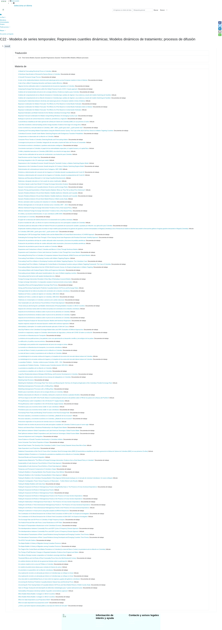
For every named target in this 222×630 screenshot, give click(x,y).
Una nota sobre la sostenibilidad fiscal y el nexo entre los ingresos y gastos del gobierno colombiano (49, 579)
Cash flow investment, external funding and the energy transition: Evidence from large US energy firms (49, 124)
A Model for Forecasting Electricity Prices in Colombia (34, 71)
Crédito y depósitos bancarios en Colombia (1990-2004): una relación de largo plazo (44, 151)
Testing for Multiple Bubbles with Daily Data (31, 484)
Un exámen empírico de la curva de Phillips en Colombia (35, 564)
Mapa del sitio (132, 618)
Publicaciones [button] (4, 27)
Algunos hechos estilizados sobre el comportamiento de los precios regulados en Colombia (46, 86)
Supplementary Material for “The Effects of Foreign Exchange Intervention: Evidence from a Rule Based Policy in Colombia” (56, 460)
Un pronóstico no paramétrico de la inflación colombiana (35, 570)
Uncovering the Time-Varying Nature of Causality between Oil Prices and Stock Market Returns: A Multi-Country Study (54, 585)
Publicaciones (99, 626)
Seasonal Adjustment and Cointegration (30, 436)
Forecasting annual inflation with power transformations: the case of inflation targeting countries (47, 273)
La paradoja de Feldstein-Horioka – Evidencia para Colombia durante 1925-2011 (43, 365)
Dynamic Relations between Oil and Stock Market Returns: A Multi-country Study (43, 199)
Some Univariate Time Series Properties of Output (33, 442)
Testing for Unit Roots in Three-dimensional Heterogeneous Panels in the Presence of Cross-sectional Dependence (53, 507)
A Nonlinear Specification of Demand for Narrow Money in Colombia (39, 74)
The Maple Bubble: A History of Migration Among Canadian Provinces (39, 543)
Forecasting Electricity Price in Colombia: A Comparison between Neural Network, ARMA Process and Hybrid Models (54, 255)
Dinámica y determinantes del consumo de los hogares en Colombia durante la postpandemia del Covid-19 (51, 172)
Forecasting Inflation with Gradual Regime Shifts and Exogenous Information (41, 270)
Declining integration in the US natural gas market (33, 160)
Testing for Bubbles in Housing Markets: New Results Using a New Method (41, 472)
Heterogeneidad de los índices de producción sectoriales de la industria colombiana (44, 291)
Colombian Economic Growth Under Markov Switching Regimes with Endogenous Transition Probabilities (50, 133)
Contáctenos (132, 623)
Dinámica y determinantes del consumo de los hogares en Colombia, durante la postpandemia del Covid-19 (51, 175)
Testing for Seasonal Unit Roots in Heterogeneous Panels (36, 490)
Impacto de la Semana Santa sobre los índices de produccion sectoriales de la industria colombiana (49, 308)
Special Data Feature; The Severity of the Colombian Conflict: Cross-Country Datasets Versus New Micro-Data (52, 445)
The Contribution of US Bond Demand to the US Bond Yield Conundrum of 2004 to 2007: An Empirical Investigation (53, 513)
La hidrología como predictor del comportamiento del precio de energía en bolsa (42, 344)
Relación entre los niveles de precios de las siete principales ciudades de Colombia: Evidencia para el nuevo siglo (53, 424)
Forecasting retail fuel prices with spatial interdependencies (36, 276)
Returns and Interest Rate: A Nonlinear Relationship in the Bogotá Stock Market (42, 427)
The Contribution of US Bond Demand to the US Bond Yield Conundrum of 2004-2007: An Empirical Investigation (53, 516)
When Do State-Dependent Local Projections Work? (34, 599)
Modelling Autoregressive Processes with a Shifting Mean (36, 386)
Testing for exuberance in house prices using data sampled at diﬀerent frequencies (43, 510)
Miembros (3, 20)
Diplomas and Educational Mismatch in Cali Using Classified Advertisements (41, 178)
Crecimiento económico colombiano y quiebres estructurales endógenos (40, 145)
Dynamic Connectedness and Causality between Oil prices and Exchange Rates (43, 187)
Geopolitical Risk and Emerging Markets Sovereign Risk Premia (38, 285)
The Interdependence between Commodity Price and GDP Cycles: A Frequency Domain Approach (48, 528)
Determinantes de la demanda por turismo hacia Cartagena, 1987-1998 (40, 169)
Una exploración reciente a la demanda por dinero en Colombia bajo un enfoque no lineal (45, 573)
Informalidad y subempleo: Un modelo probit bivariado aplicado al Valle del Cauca (43, 326)
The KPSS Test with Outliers (27, 540)
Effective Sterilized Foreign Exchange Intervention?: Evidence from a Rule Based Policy (45, 211)
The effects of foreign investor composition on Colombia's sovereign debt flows (42, 555)
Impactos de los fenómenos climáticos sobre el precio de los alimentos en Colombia (44, 311)
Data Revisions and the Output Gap (29, 157)
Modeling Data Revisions (26, 380)
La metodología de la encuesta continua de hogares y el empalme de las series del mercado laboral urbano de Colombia (55, 356)
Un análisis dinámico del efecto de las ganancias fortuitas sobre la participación (42, 561)
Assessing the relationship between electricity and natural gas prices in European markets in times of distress (51, 101)
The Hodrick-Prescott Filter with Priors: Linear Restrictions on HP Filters (40, 522)
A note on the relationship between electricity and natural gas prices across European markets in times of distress (52, 80)
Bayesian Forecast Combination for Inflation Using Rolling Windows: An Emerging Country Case (48, 116)
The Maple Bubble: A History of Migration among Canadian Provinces (39, 546)
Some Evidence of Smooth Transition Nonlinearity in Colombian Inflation (40, 439)
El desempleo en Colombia (26, 216)
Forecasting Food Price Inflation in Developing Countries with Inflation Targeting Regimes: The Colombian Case (52, 261)
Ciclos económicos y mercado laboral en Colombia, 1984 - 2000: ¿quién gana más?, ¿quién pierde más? (50, 127)
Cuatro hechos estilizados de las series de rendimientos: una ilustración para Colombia (45, 154)
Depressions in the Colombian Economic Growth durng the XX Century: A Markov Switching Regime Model (51, 166)
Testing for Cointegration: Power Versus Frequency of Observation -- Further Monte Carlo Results (48, 481)
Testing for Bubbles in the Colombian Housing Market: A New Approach (40, 475)
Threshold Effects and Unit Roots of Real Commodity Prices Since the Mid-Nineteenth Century (47, 558)
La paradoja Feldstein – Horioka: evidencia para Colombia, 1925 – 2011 (40, 362)
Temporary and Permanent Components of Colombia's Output (37, 469)
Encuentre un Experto (6, 34)
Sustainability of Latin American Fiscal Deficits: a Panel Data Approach (40, 466)
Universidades (4, 22)
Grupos (2, 24)
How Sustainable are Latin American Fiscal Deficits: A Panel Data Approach (41, 303)
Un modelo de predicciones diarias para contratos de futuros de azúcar (40, 567)
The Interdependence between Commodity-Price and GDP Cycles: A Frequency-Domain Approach (48, 531)
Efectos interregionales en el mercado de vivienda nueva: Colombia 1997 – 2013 (43, 205)
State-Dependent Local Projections (29, 448)
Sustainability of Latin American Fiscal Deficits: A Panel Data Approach (40, 463)
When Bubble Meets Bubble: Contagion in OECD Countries (36, 594)
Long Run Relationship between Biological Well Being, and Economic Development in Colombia (48, 374)
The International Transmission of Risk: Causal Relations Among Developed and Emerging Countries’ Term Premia (53, 537)
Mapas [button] (2, 30)
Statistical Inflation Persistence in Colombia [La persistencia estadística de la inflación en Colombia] (48, 454)
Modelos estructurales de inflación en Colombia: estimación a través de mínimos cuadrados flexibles (49, 395)
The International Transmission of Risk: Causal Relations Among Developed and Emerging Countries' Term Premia (53, 534)
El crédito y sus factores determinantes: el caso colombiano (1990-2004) (40, 214)
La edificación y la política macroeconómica (31, 341)
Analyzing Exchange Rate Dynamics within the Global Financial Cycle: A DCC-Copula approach (48, 89)
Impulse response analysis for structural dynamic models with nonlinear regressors (43, 323)
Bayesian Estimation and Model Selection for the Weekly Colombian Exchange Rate (44, 113)
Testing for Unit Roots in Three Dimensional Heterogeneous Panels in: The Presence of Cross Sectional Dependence (54, 505)
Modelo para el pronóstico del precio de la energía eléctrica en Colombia (40, 392)
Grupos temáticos (100, 624)
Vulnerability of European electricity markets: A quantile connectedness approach (43, 591)
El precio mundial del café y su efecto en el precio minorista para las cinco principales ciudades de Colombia (51, 222)
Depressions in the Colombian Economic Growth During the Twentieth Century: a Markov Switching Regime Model (53, 163)
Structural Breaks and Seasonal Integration (31, 457)
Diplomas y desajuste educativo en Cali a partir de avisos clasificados (39, 181)
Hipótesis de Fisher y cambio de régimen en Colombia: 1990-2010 (38, 294)
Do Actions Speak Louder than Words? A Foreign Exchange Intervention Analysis (43, 184)
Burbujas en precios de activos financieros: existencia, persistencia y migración (42, 118)
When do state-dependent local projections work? (33, 602)
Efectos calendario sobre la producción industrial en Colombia (37, 202)
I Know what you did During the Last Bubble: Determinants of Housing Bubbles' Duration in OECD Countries (51, 306)
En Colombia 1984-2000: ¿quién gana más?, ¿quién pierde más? (38, 231)
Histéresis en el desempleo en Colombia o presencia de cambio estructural (41, 300)
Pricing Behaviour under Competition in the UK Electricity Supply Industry (40, 404)
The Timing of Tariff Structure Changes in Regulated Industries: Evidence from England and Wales (48, 552)
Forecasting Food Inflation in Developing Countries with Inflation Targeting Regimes (44, 258)
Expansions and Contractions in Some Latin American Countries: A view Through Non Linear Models (49, 252)
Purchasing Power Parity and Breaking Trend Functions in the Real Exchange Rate (43, 412)
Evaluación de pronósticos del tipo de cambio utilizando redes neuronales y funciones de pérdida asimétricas (51, 243)
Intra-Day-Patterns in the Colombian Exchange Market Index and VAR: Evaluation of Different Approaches (50, 329)
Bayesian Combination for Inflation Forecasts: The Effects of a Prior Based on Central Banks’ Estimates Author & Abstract (55, 107)
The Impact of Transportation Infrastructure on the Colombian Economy (40, 525)
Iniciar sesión (15, 1)
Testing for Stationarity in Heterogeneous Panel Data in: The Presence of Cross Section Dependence (49, 501)
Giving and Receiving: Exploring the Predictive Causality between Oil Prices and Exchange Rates (48, 288)
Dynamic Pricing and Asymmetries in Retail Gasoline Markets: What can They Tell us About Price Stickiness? (51, 190)
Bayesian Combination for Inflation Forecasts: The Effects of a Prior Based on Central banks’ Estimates (49, 110)
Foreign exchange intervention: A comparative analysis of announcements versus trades (45, 282)
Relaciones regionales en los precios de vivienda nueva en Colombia (39, 421)
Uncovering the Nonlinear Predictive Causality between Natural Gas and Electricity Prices (45, 582)
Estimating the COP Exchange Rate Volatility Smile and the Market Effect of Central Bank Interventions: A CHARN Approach (56, 234)
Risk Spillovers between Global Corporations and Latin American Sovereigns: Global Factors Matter (48, 430)
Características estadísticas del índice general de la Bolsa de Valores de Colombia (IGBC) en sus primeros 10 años (53, 121)
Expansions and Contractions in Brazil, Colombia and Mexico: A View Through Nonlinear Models (48, 249)
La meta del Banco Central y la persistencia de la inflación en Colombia (40, 350)
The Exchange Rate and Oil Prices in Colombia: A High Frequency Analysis (41, 519)
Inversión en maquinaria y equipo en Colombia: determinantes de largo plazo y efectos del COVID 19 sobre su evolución (55, 332)
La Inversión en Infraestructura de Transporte (32, 335)
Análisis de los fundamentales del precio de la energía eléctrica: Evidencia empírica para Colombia (48, 92)
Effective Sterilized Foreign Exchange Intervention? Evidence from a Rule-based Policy (45, 208)
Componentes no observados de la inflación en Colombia (36, 136)
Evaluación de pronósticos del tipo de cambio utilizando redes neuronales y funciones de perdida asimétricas (51, 240)
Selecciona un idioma (23, 6)
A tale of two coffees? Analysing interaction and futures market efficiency (40, 83)
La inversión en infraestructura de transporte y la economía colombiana (40, 347)
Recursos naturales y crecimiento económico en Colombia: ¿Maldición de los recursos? (45, 415)
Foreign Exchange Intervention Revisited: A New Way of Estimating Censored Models (44, 279)
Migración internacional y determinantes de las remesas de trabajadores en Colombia (44, 377)
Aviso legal (131, 621)
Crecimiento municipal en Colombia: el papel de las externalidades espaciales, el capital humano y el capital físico (53, 148)
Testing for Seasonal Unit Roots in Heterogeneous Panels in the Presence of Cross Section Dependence (50, 496)
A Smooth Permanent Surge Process (29, 77)
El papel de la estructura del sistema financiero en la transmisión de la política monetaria (45, 219)
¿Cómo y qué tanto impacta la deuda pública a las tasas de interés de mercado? (43, 605)
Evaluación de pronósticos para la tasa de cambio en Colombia (37, 246)
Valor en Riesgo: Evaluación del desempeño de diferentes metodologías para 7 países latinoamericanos (50, 588)
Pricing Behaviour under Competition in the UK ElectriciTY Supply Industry (41, 401)
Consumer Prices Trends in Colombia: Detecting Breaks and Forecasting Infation (43, 139)
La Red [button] (2, 17)
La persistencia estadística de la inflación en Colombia (35, 368)
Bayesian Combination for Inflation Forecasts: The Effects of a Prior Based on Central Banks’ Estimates (49, 104)
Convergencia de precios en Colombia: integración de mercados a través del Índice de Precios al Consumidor (52, 142)
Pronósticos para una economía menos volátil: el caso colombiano (38, 406)
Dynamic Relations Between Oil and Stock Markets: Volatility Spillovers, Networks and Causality (47, 193)
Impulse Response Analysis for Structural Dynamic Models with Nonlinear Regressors (44, 320)
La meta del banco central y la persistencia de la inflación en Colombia (40, 353)
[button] (219, 22)
